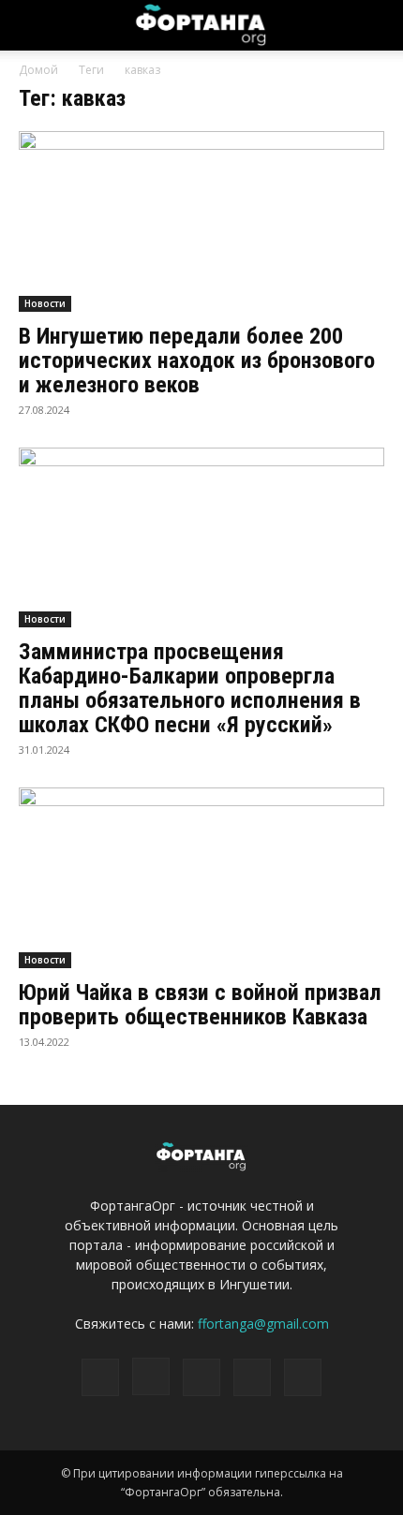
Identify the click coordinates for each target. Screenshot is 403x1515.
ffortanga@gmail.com (263, 1323)
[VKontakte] (252, 1377)
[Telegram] (201, 1377)
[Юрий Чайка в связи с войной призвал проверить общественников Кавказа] (201, 877)
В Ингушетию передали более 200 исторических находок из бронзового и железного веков (197, 360)
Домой (38, 70)
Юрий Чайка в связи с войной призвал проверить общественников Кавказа (200, 1004)
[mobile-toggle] (32, 25)
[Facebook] (100, 1377)
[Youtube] (302, 1377)
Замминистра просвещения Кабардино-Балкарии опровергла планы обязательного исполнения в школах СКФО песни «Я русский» (190, 688)
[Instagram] (151, 1376)
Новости (45, 303)
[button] (377, 25)
